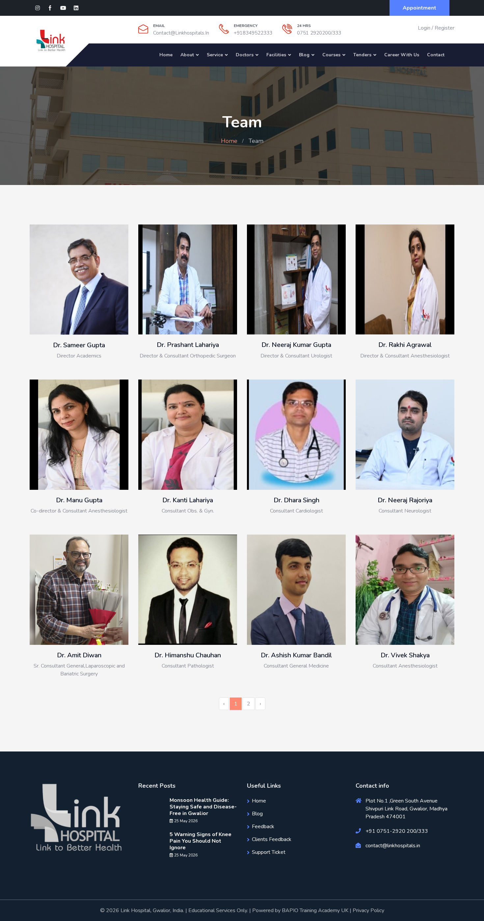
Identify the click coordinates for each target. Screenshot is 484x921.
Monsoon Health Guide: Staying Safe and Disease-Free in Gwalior (203, 807)
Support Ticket (268, 852)
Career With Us (401, 55)
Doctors (245, 55)
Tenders (362, 55)
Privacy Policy (368, 910)
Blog (304, 55)
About (187, 55)
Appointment (419, 8)
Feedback (263, 826)
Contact (435, 55)
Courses (331, 55)
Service (215, 55)
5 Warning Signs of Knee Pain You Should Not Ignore (200, 841)
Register (444, 28)
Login (424, 28)
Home (166, 55)
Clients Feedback (271, 839)
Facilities (276, 55)
